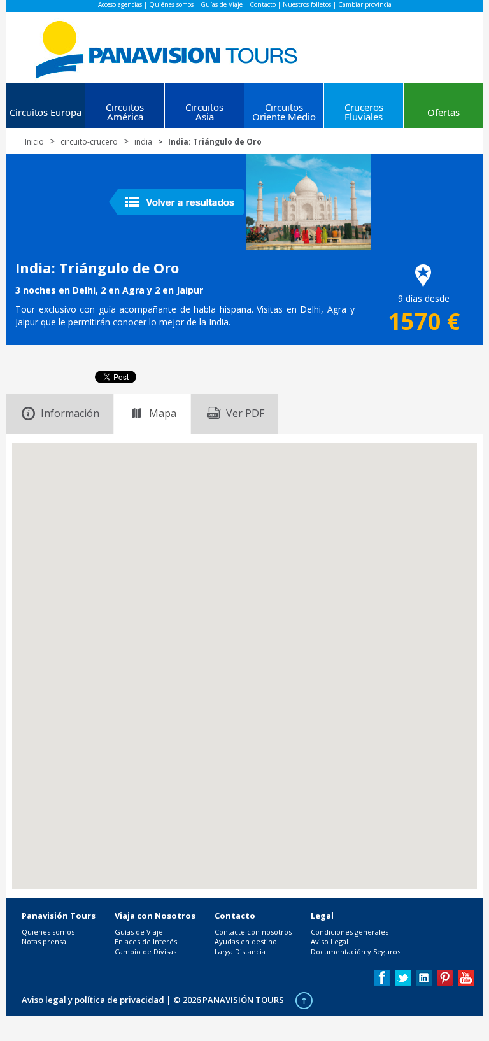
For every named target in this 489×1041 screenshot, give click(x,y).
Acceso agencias (120, 4)
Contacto (263, 4)
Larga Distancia (240, 951)
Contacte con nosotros (253, 932)
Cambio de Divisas (145, 951)
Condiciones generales (349, 932)
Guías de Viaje (222, 4)
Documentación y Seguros (355, 951)
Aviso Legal (329, 941)
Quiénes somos (171, 4)
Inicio (34, 141)
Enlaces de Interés (146, 941)
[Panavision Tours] (167, 47)
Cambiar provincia (365, 4)
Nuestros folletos (307, 4)
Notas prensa (44, 941)
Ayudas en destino (246, 941)
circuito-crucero (89, 141)
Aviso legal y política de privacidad (93, 999)
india (143, 141)
